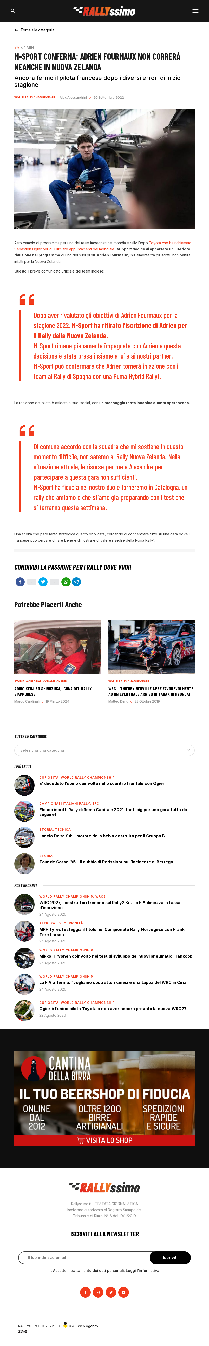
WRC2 (100, 896)
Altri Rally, (51, 923)
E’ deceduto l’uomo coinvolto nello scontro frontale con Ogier (101, 783)
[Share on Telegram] (76, 581)
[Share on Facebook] (20, 581)
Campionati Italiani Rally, (65, 803)
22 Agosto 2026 (52, 1015)
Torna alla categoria (37, 30)
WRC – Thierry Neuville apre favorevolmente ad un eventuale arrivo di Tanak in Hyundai (150, 691)
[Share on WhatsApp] (66, 581)
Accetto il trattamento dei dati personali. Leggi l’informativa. (106, 1270)
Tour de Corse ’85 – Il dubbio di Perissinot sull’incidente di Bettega (106, 861)
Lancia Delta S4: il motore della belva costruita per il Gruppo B (102, 835)
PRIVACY (184, 1326)
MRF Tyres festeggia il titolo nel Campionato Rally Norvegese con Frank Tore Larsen (112, 932)
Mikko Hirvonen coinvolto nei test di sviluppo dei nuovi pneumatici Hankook (115, 956)
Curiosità (73, 923)
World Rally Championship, (67, 896)
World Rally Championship (34, 97)
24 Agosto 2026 (52, 914)
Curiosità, (50, 777)
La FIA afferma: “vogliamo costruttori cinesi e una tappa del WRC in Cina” (114, 982)
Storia (19, 681)
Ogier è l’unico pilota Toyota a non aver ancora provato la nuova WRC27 (113, 1008)
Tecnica (63, 830)
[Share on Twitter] (43, 581)
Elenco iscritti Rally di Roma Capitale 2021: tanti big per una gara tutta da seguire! (113, 812)
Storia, (47, 830)
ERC (95, 803)
